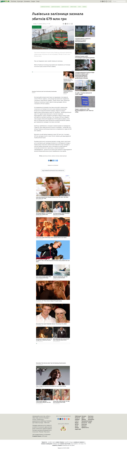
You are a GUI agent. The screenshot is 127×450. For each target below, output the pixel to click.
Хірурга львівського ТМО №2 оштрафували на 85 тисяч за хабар (84, 110)
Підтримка (85, 421)
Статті (79, 6)
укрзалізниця (45, 155)
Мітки (76, 424)
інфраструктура (63, 155)
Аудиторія (78, 429)
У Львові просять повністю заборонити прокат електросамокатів (82, 40)
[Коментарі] (72, 23)
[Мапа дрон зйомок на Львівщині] (63, 429)
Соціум (33, 1)
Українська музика (55, 6)
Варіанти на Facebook (53, 165)
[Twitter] (65, 23)
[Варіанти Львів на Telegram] (108, 1)
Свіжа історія (73, 6)
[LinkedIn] (67, 23)
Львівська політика (45, 6)
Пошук (77, 427)
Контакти (84, 422)
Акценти (77, 417)
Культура (20, 1)
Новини (84, 6)
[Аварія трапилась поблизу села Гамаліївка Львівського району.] (85, 48)
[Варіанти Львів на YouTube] (106, 1)
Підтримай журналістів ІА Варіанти (53, 170)
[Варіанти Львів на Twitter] (103, 1)
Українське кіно (65, 6)
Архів (76, 426)
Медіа (76, 422)
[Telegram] (70, 23)
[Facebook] (63, 23)
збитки (49, 155)
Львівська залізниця (55, 155)
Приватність (85, 427)
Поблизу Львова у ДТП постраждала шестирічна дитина (85, 57)
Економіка (27, 1)
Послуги (84, 416)
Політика (13, 1)
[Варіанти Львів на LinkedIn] (104, 1)
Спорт (38, 1)
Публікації (78, 416)
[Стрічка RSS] (110, 1)
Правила (84, 426)
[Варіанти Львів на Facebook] (101, 1)
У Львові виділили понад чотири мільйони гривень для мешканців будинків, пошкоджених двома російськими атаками (84, 75)
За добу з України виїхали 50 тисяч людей (83, 93)
